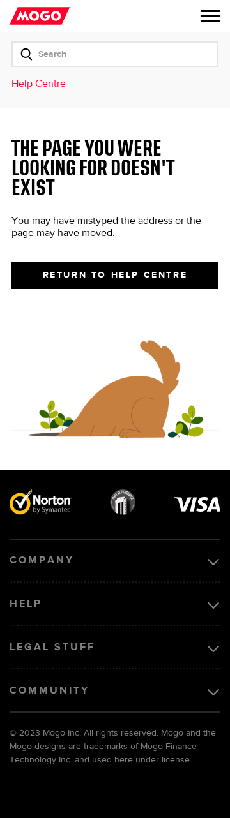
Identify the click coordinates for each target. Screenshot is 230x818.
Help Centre (39, 84)
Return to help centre (115, 275)
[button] (210, 16)
